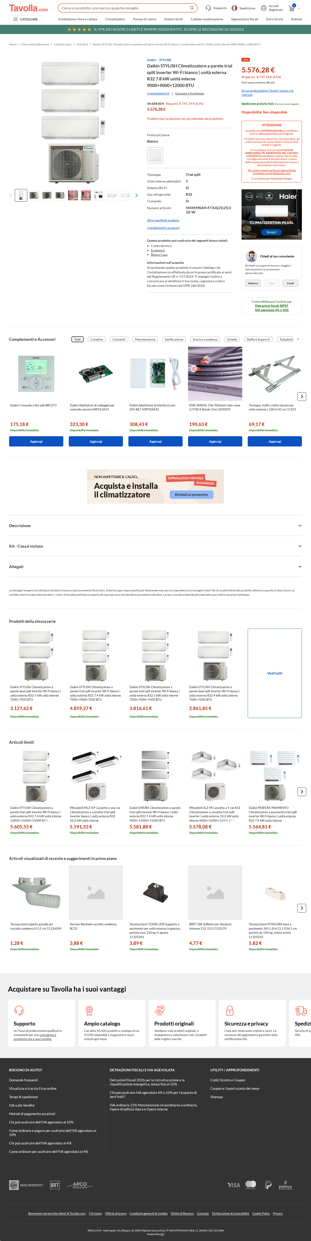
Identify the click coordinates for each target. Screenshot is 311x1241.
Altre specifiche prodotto (163, 220)
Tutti (77, 339)
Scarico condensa (205, 339)
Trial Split (82, 44)
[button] (135, 195)
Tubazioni (286, 339)
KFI (162, 1234)
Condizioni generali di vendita (149, 1213)
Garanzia (203, 1213)
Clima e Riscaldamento (35, 44)
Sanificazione (174, 339)
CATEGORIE (29, 19)
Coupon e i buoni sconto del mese (234, 1088)
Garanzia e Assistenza (189, 93)
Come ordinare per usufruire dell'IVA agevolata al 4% (48, 1151)
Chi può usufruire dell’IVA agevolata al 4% (40, 1143)
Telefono (253, 283)
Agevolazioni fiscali (244, 19)
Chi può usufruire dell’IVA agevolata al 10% (41, 1122)
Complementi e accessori (163, 228)
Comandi (118, 339)
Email (290, 283)
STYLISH (165, 60)
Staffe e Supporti (258, 339)
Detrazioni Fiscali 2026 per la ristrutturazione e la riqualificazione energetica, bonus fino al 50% (147, 1082)
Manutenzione (145, 339)
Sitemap (216, 1097)
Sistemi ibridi (173, 19)
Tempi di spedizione (23, 1097)
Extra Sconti (274, 19)
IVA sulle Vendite (22, 1105)
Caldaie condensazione (207, 19)
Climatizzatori (115, 19)
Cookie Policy (261, 1213)
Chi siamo (95, 1213)
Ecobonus (158, 250)
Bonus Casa (159, 254)
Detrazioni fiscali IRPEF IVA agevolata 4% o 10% (272, 308)
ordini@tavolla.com (278, 173)
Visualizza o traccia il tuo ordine (32, 1088)
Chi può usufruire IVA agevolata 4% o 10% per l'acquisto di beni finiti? (153, 1094)
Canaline (96, 339)
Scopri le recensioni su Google (169, 29)
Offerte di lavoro (115, 1213)
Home (13, 44)
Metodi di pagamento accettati (32, 1114)
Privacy (278, 1213)
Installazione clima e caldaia (77, 19)
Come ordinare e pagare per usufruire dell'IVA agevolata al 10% (52, 1132)
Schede (232, 339)
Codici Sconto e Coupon (227, 1080)
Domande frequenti (23, 1080)
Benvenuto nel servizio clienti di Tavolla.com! (57, 1213)
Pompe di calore (144, 19)
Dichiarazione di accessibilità (230, 1213)
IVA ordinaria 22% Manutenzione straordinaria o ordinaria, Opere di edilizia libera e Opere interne (153, 1107)
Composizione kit (158, 93)
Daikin (151, 60)
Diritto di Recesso (182, 1213)
